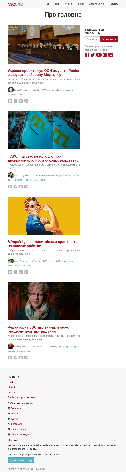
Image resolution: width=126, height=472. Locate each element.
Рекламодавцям (20, 434)
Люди (11, 381)
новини (28, 179)
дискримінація (66, 90)
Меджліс (12, 94)
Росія (42, 179)
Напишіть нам (19, 429)
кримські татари (15, 179)
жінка (10, 265)
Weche (11, 445)
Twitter (14, 418)
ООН (20, 94)
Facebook (15, 408)
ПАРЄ (35, 179)
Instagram (16, 423)
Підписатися (109, 39)
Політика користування (21, 397)
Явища (12, 392)
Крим (76, 175)
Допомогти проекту (21, 460)
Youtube (15, 413)
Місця (11, 386)
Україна (26, 265)
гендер (65, 346)
